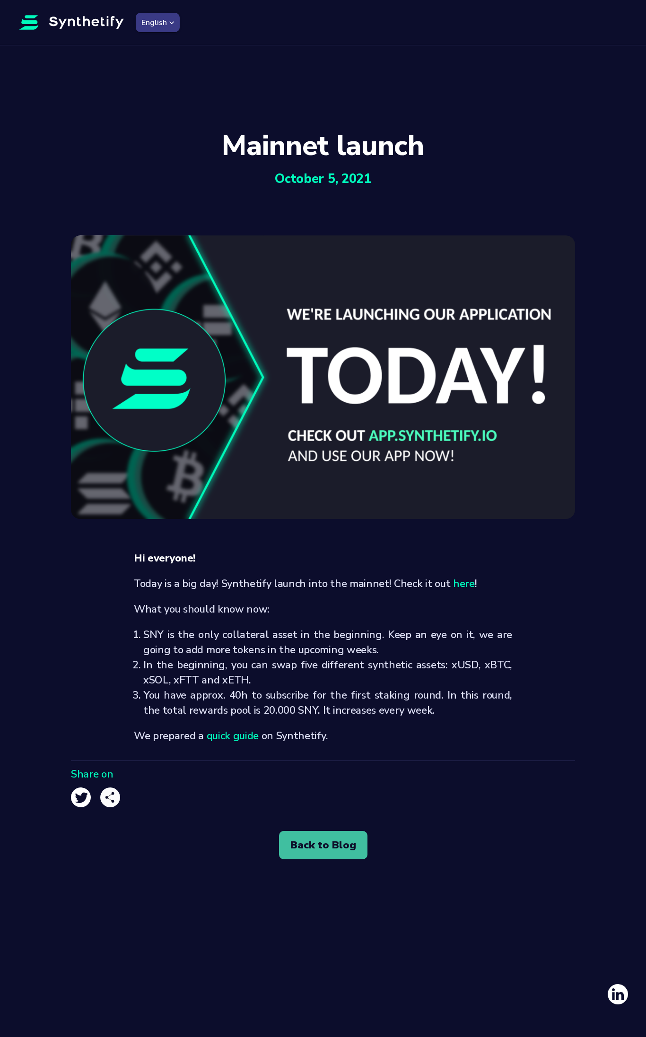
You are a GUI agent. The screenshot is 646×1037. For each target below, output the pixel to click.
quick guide (233, 736)
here (464, 584)
